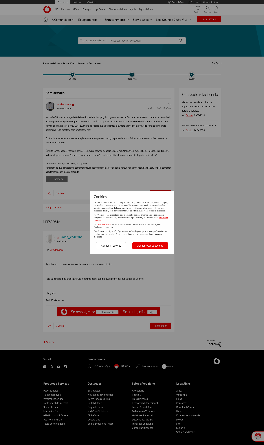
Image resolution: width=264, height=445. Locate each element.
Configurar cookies (111, 245)
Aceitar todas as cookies (150, 245)
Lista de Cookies (104, 224)
